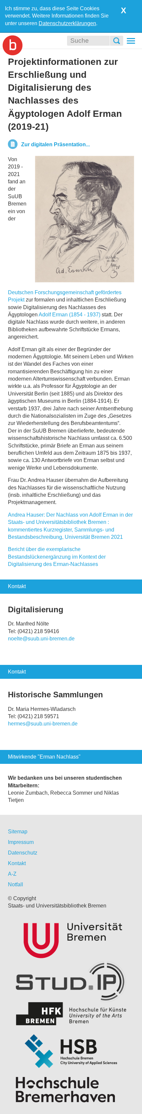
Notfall (15, 884)
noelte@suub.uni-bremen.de (41, 638)
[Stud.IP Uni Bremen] (71, 981)
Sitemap (17, 831)
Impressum (21, 842)
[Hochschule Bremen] (71, 1051)
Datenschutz (22, 853)
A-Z (12, 874)
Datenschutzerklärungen (67, 23)
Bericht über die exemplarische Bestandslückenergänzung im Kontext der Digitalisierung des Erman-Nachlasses (57, 556)
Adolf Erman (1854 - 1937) (69, 314)
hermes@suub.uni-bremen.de (43, 723)
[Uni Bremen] (71, 939)
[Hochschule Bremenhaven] (71, 1089)
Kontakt (17, 863)
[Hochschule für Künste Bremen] (71, 1013)
